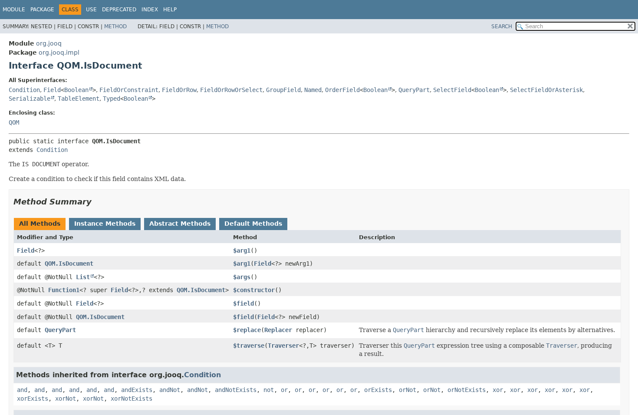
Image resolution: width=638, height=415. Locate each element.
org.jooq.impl (59, 52)
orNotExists (466, 389)
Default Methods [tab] (253, 223)
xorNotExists (131, 398)
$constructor (254, 290)
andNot (169, 389)
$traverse (248, 345)
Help (170, 10)
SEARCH (501, 26)
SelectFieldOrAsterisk (546, 89)
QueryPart (414, 89)
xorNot (65, 398)
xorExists (32, 398)
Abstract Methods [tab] (179, 223)
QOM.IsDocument (69, 263)
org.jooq (49, 43)
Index (149, 10)
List (83, 276)
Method (115, 26)
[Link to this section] (97, 201)
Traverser (283, 345)
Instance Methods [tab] (104, 223)
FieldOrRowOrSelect (231, 89)
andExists (136, 389)
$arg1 (241, 250)
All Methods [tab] (39, 223)
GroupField (283, 89)
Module (14, 10)
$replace (247, 329)
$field (243, 303)
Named (313, 89)
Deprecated (119, 10)
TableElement (78, 98)
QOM (14, 122)
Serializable (29, 98)
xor (498, 389)
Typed (111, 98)
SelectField (452, 89)
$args (241, 276)
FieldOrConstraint (128, 89)
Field (52, 89)
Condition (24, 89)
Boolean (76, 89)
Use (91, 10)
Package (42, 10)
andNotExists (236, 389)
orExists (378, 389)
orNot (407, 389)
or (284, 389)
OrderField (342, 89)
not (268, 389)
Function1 (63, 290)
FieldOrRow (179, 89)
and (22, 389)
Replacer (278, 329)
